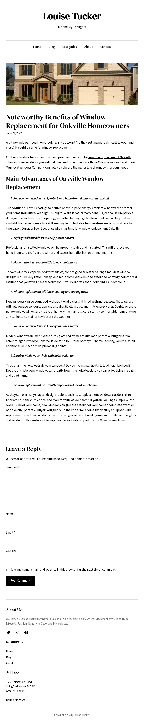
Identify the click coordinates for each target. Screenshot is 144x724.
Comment (13, 467)
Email (10, 532)
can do (116, 395)
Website (11, 551)
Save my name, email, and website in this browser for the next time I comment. (63, 569)
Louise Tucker (72, 15)
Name (11, 514)
